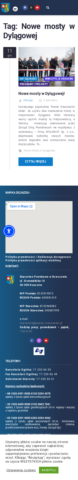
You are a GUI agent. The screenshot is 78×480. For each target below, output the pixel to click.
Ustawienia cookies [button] (21, 470)
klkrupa (28, 100)
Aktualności (28, 78)
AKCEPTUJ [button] (49, 470)
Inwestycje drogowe (59, 78)
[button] (15, 9)
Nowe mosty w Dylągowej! (41, 93)
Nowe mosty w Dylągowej (39, 150)
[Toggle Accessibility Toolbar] (9, 231)
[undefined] (25, 7)
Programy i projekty (34, 84)
